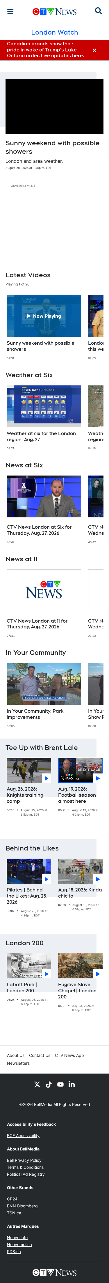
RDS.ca (14, 1251)
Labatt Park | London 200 (22, 987)
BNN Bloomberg (22, 1205)
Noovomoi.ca (19, 1244)
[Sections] (10, 11)
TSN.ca (14, 1212)
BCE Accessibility (23, 1135)
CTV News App (69, 1055)
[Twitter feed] (37, 1084)
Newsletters (18, 1063)
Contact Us (39, 1055)
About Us (15, 1055)
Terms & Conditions (25, 1167)
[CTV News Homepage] (54, 11)
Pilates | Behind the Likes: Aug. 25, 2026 (27, 896)
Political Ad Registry (26, 1174)
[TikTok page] (48, 1084)
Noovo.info (17, 1237)
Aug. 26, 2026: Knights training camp (25, 795)
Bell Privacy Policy (24, 1160)
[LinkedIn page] (72, 1084)
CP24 (12, 1198)
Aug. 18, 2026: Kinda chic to (80, 893)
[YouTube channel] (60, 1084)
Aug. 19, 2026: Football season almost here (77, 795)
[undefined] (44, 327)
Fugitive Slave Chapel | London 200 (77, 991)
